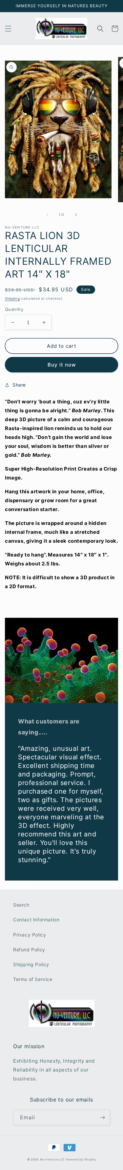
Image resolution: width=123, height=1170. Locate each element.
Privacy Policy (29, 935)
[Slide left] (47, 214)
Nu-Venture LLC (52, 1159)
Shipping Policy (31, 964)
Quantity (14, 309)
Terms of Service (32, 979)
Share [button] (19, 385)
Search (21, 905)
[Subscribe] (102, 1117)
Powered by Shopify (81, 1159)
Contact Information (36, 919)
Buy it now (62, 365)
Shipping (12, 298)
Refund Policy (29, 949)
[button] (8, 28)
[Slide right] (76, 214)
